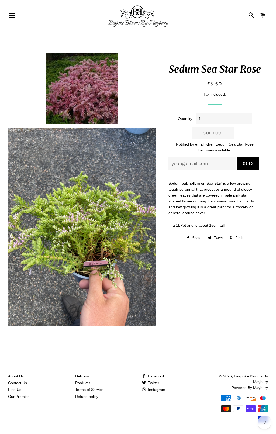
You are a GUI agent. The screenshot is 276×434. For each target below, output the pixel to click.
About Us (16, 376)
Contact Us (17, 383)
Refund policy (86, 396)
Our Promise (19, 396)
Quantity (185, 118)
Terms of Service (89, 389)
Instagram (156, 389)
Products (82, 383)
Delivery (82, 376)
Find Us (14, 389)
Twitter (153, 383)
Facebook (156, 376)
